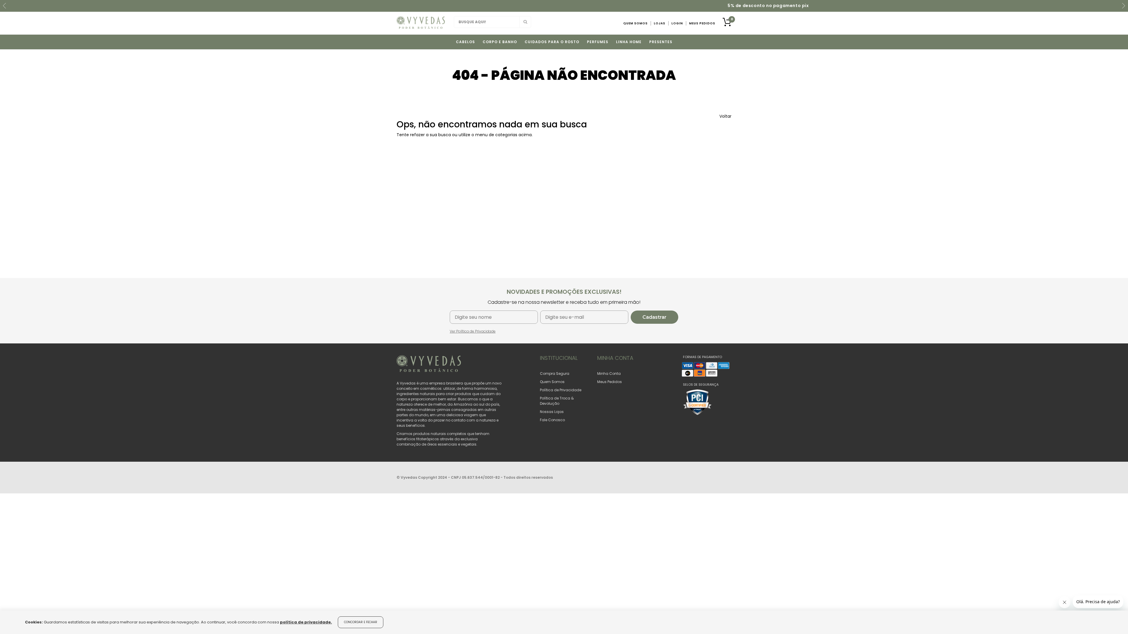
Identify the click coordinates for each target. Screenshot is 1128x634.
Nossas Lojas (552, 411)
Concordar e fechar (360, 622)
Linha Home (629, 41)
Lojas (659, 23)
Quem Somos (635, 23)
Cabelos (465, 41)
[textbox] (492, 22)
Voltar (725, 116)
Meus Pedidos (702, 23)
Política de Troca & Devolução (557, 401)
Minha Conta (609, 373)
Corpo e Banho (500, 41)
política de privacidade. (306, 622)
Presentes (660, 41)
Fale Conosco (552, 419)
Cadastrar (654, 317)
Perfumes (597, 41)
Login (677, 23)
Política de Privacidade (560, 389)
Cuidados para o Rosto (552, 41)
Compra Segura (554, 373)
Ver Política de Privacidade (473, 331)
